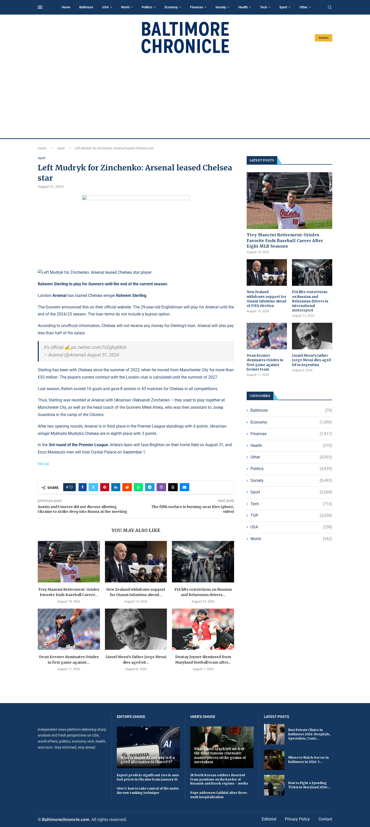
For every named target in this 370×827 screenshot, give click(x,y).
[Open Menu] (40, 7)
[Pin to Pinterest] (104, 487)
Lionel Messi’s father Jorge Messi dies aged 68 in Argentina (311, 360)
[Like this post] (71, 487)
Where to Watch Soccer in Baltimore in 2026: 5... (308, 760)
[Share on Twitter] (93, 487)
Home (66, 7)
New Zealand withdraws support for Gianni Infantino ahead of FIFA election (266, 299)
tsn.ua (43, 463)
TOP (291, 515)
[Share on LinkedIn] (115, 487)
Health (243, 7)
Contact (323, 37)
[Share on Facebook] (83, 487)
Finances (196, 7)
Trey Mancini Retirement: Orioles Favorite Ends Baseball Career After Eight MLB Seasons (285, 240)
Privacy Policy (297, 819)
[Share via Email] (184, 487)
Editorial (269, 819)
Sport (283, 7)
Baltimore (86, 7)
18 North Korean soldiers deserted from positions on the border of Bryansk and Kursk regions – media (219, 779)
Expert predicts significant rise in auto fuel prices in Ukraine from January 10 (148, 777)
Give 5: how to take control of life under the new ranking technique (148, 791)
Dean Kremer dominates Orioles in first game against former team (265, 362)
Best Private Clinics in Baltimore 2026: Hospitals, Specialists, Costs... (309, 734)
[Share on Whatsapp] (138, 487)
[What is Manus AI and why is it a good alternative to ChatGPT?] (148, 747)
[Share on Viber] (161, 487)
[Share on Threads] (173, 487)
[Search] (329, 8)
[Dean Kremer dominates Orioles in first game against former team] (69, 629)
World (125, 7)
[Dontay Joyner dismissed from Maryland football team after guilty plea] (203, 629)
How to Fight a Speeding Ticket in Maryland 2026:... (309, 785)
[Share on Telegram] (150, 487)
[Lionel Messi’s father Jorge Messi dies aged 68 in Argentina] (136, 629)
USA (105, 7)
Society (220, 7)
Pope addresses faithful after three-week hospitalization (219, 795)
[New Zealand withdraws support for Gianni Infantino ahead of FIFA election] (136, 561)
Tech (263, 7)
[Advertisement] (185, 96)
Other (304, 7)
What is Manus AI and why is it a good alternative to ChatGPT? (148, 760)
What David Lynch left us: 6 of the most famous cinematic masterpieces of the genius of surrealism (220, 755)
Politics (147, 7)
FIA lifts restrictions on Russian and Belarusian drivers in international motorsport (310, 301)
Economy (171, 7)
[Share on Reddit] (127, 487)
